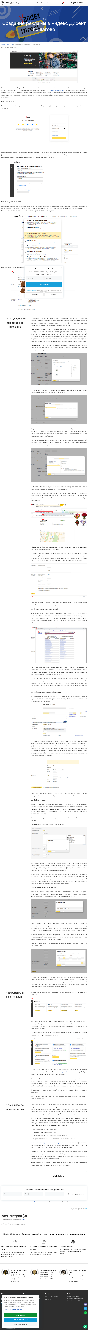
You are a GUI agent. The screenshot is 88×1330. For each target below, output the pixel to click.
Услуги (18, 3)
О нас (34, 3)
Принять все (20, 1315)
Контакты (49, 3)
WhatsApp (35, 294)
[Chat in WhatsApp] (85, 1313)
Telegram (53, 294)
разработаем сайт (68, 1072)
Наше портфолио (26, 3)
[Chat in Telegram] (85, 1309)
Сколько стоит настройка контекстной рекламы (47, 1143)
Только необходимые (20, 1320)
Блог (38, 3)
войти (23, 1219)
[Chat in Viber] (85, 1304)
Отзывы (43, 3)
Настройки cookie (20, 1324)
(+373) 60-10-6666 (76, 3)
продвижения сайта (56, 90)
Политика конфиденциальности (41, 1201)
